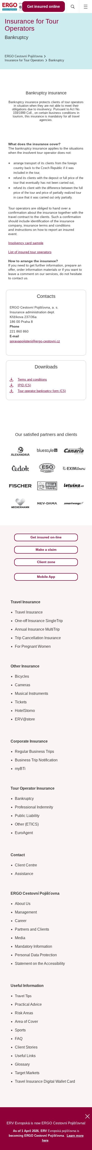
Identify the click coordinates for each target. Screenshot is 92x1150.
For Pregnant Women (33, 646)
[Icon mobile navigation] (85, 6)
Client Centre (26, 865)
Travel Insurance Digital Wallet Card (45, 1081)
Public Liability (27, 816)
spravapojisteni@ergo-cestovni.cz (35, 341)
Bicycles (22, 676)
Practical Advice (28, 1004)
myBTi (20, 769)
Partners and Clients (32, 929)
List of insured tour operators (29, 252)
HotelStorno (25, 711)
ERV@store (25, 719)
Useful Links (25, 1056)
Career (20, 921)
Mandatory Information (33, 946)
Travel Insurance (29, 612)
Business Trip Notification (36, 760)
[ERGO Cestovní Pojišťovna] (15, 6)
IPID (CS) (24, 385)
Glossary (22, 1064)
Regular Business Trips (34, 751)
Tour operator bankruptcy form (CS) (42, 391)
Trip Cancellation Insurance (38, 638)
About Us (22, 904)
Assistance (24, 874)
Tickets (21, 702)
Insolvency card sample (25, 243)
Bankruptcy (24, 799)
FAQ (18, 1039)
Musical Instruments (31, 693)
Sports (20, 1030)
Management (26, 912)
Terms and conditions (32, 379)
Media (20, 938)
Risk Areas (24, 1013)
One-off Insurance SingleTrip (39, 621)
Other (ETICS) (27, 824)
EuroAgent (24, 833)
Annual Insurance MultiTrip (37, 629)
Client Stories (26, 1047)
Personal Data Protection (36, 955)
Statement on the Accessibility (40, 964)
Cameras (22, 685)
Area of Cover (26, 1022)
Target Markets (27, 1073)
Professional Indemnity (34, 807)
